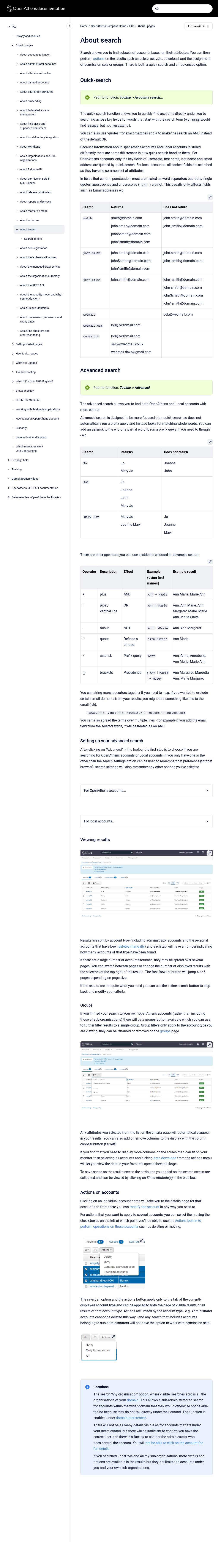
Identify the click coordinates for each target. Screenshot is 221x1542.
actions (98, 59)
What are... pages (26, 362)
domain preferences (131, 1418)
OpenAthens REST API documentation (35, 488)
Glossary (21, 427)
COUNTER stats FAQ (28, 400)
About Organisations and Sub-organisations (38, 158)
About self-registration (33, 248)
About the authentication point (38, 257)
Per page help (20, 460)
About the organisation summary (40, 276)
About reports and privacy (35, 201)
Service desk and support (31, 437)
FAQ (14, 26)
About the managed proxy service (40, 266)
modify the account (144, 1207)
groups (165, 1031)
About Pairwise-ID (31, 169)
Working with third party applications (38, 409)
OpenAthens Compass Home (108, 26)
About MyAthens (30, 146)
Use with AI (198, 26)
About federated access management (34, 112)
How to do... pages (27, 353)
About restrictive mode (33, 210)
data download (164, 1158)
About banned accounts (34, 82)
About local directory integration (39, 137)
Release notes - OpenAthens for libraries (36, 497)
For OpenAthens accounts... (105, 791)
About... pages (24, 45)
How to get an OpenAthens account (37, 418)
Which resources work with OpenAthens (29, 448)
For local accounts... (99, 821)
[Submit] (157, 8)
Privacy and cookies (28, 36)
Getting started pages (29, 344)
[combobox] (182, 9)
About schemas (29, 220)
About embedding (30, 101)
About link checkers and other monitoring (34, 333)
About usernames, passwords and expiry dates (41, 319)
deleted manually (131, 946)
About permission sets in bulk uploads (35, 181)
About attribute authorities (36, 73)
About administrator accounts (38, 63)
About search (28, 229)
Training (17, 469)
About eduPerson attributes (36, 91)
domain (133, 1400)
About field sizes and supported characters (33, 126)
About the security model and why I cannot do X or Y (41, 296)
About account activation (35, 54)
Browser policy (25, 390)
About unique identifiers (34, 308)
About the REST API (32, 285)
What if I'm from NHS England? (34, 381)
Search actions (33, 238)
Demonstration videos (25, 478)
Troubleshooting (26, 372)
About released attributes (35, 192)
